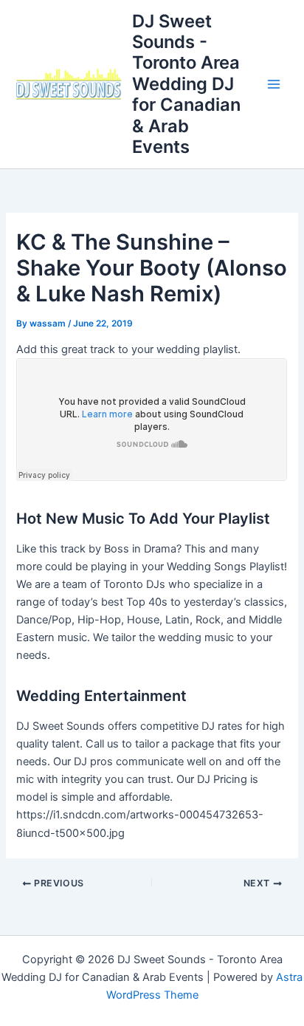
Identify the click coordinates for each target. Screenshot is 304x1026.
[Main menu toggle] (273, 84)
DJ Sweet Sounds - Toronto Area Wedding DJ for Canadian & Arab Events (186, 84)
